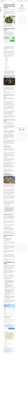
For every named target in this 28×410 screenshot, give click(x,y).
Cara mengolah (12, 9)
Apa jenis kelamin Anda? (5, 309)
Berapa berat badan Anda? (5, 315)
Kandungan (5, 9)
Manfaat (8, 9)
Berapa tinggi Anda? (5, 313)
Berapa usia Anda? (5, 311)
